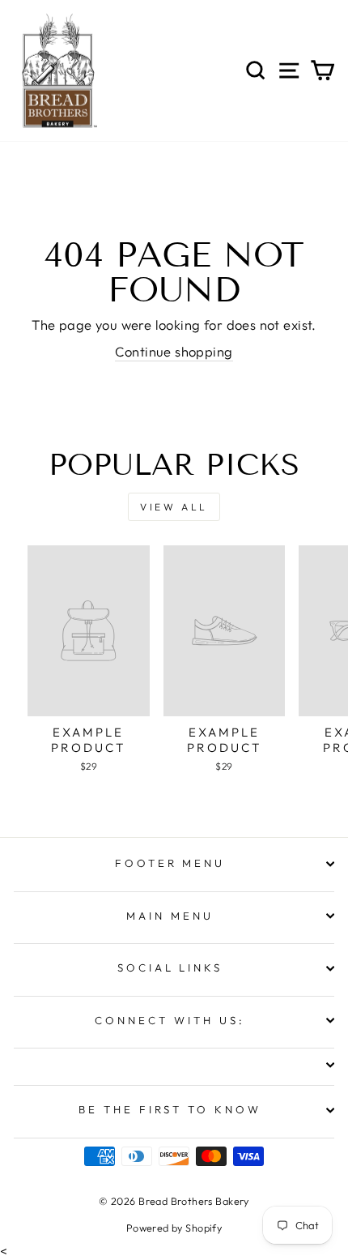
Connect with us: (170, 1020)
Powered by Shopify (174, 1227)
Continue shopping (173, 351)
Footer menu (170, 862)
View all (174, 507)
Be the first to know (170, 1109)
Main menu (170, 915)
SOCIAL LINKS (170, 967)
